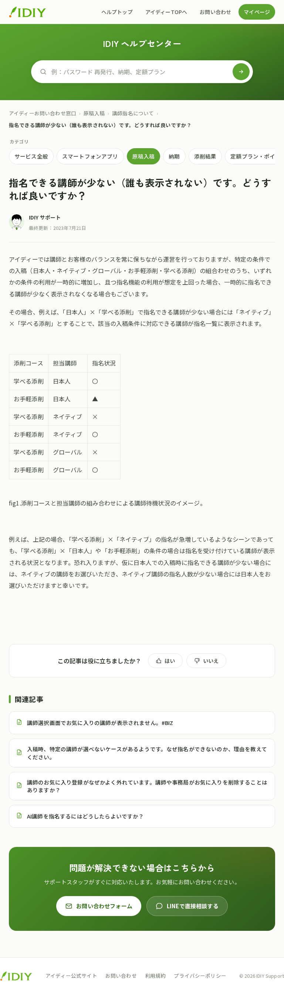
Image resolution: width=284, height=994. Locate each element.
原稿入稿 (94, 113)
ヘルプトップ (117, 12)
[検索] (241, 71)
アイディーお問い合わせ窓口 (42, 113)
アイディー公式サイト (71, 975)
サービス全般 (31, 156)
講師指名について (133, 113)
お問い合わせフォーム (104, 906)
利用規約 (155, 975)
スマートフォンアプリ (90, 156)
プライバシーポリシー (200, 975)
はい (170, 660)
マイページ (257, 12)
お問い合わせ (215, 12)
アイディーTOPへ (166, 12)
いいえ (211, 660)
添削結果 (205, 156)
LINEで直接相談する (193, 906)
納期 (174, 156)
